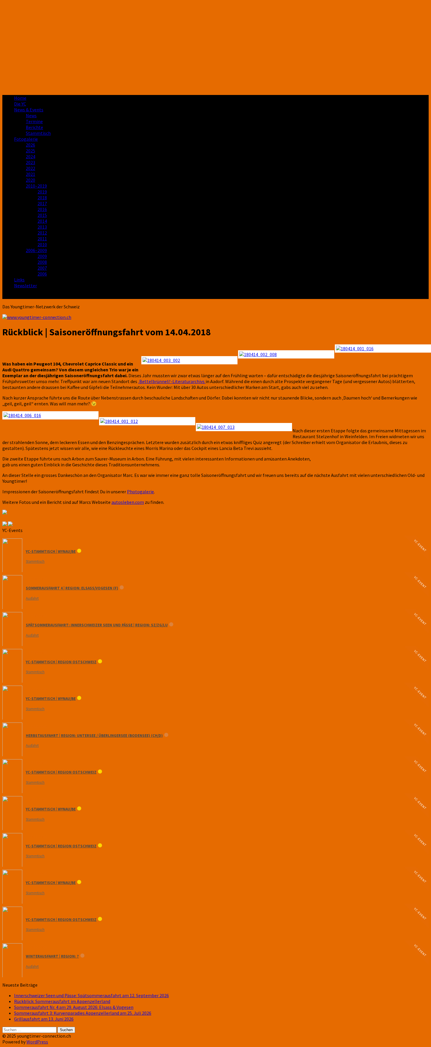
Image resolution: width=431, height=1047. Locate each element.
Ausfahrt (32, 598)
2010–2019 (36, 186)
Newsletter (25, 285)
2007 (42, 268)
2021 (30, 174)
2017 (42, 203)
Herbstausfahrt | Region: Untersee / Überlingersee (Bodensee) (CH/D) (94, 735)
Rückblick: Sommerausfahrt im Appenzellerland (62, 1001)
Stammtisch (38, 133)
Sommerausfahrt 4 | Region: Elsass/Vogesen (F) (72, 588)
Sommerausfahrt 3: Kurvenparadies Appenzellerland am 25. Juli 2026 (82, 1013)
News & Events (28, 110)
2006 (42, 274)
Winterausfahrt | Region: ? (52, 956)
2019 (42, 192)
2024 (30, 156)
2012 (42, 233)
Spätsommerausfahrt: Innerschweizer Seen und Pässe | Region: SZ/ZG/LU (97, 625)
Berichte (34, 127)
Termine (34, 121)
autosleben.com (127, 502)
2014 (42, 221)
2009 (42, 256)
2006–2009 (36, 250)
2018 (42, 197)
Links (19, 280)
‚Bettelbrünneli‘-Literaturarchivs (172, 381)
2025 (30, 151)
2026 (30, 145)
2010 (42, 244)
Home (20, 98)
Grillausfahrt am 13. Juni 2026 (44, 1019)
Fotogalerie (26, 139)
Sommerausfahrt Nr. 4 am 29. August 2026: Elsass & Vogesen (73, 1007)
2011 (42, 239)
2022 (30, 168)
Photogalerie (140, 491)
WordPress (37, 1042)
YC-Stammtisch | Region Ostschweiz (61, 662)
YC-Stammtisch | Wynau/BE (51, 551)
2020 (30, 180)
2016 (42, 209)
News (31, 115)
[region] (215, 46)
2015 (42, 215)
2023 (30, 162)
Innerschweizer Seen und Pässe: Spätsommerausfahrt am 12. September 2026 (91, 995)
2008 (42, 262)
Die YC (20, 104)
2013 (42, 227)
